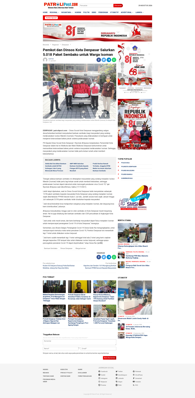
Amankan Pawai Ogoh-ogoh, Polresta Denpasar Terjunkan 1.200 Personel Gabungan (104, 321)
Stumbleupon (122, 375)
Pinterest (138, 371)
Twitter (120, 371)
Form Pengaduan (85, 376)
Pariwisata (135, 261)
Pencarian (118, 5)
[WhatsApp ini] (114, 60)
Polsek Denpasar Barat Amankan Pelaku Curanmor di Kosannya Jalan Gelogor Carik (79, 297)
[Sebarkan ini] (98, 60)
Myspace (104, 382)
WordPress (139, 375)
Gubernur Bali (127, 178)
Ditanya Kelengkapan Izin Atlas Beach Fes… (133, 247)
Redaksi (46, 373)
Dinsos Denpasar (66, 248)
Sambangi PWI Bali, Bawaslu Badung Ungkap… (137, 257)
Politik (135, 252)
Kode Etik (64, 369)
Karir (80, 369)
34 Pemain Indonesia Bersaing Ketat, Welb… (138, 328)
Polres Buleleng (127, 170)
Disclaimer (82, 373)
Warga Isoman (80, 248)
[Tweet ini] (104, 60)
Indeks (45, 369)
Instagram (104, 378)
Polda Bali (125, 163)
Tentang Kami (48, 376)
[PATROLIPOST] (61, 5)
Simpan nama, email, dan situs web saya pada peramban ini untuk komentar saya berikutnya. (76, 353)
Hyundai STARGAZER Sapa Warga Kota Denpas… (136, 336)
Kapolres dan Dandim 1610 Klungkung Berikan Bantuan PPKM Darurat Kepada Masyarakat (100, 265)
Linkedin (121, 378)
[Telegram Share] (109, 60)
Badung (120, 244)
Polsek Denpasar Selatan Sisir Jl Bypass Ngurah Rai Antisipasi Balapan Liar (54, 321)
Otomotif (121, 316)
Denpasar (129, 252)
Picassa (103, 385)
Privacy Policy (66, 373)
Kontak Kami (65, 376)
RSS (136, 385)
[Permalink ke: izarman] (45, 60)
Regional (127, 244)
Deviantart (138, 378)
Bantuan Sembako (50, 248)
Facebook (104, 371)
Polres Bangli (126, 174)
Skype (120, 382)
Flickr (120, 385)
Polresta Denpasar (128, 166)
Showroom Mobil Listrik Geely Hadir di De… (133, 319)
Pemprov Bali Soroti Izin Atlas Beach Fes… (137, 267)
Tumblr (103, 375)
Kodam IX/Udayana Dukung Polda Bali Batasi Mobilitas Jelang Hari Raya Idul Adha (59, 265)
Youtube (138, 382)
